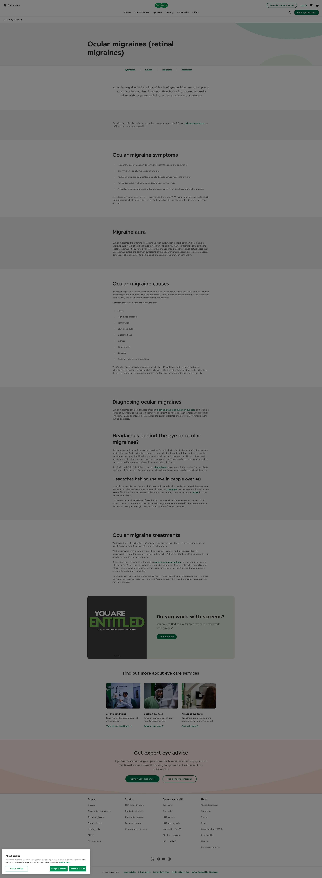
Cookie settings (16, 869)
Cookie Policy (64, 862)
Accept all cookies (58, 869)
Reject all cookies (78, 869)
